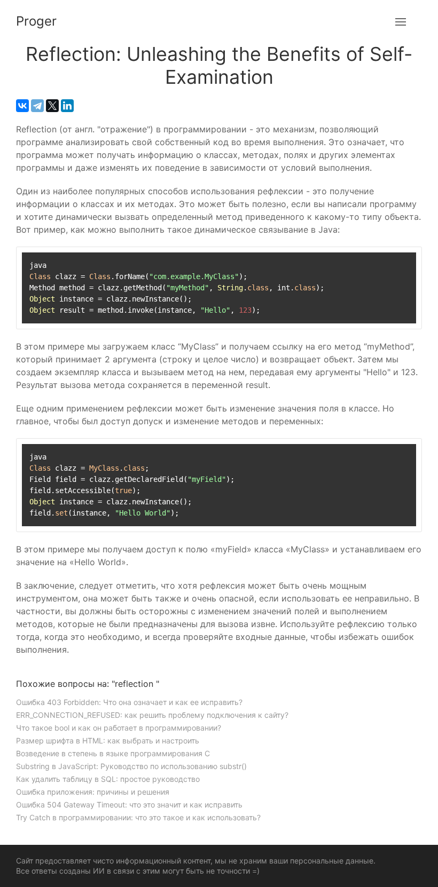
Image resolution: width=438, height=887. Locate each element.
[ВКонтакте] (22, 105)
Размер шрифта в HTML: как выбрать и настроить (107, 740)
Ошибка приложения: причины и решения (92, 791)
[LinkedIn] (67, 105)
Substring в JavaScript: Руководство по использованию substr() (131, 766)
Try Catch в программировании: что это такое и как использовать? (138, 817)
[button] (400, 21)
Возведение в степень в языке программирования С (113, 753)
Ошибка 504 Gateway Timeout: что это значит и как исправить (129, 804)
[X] (52, 105)
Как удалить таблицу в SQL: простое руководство (108, 778)
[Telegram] (37, 105)
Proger (36, 21)
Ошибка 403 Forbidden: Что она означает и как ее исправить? (129, 702)
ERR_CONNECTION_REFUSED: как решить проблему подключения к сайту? (152, 714)
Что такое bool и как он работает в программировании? (118, 727)
